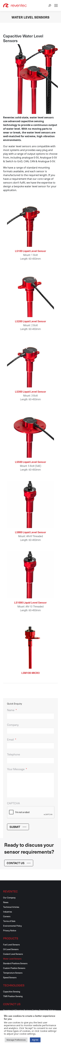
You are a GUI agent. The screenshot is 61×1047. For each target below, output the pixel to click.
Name (12, 710)
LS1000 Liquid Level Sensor (30, 602)
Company (13, 725)
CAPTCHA (13, 803)
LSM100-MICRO (30, 672)
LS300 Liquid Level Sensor (30, 391)
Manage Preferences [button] (16, 1039)
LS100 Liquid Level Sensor (30, 251)
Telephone (13, 754)
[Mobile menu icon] (56, 5)
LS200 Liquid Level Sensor (30, 321)
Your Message (17, 769)
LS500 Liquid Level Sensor (30, 462)
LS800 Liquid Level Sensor (30, 532)
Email (11, 739)
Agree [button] (35, 1039)
